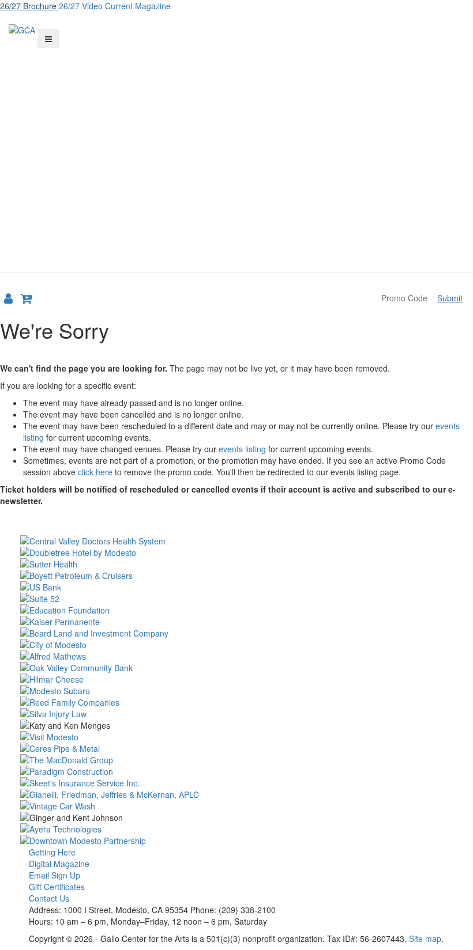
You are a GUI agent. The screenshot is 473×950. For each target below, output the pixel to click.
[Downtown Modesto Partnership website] (236, 840)
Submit (450, 298)
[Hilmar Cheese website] (236, 679)
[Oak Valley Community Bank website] (236, 667)
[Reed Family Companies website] (236, 702)
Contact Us (49, 898)
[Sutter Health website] (236, 564)
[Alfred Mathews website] (236, 656)
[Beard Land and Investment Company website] (236, 633)
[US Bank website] (236, 587)
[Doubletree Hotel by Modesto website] (236, 552)
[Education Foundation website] (236, 610)
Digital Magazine (59, 863)
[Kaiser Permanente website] (236, 621)
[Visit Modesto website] (236, 737)
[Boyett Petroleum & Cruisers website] (236, 575)
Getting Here (52, 852)
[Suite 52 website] (236, 598)
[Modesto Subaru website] (236, 691)
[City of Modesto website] (236, 644)
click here (95, 472)
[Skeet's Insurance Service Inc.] (236, 783)
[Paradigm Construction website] (236, 771)
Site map (425, 938)
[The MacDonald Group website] (236, 760)
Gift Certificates (57, 886)
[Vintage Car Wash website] (236, 806)
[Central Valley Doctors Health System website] (236, 541)
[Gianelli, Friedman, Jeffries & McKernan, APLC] (236, 794)
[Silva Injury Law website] (236, 714)
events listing (242, 449)
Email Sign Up (54, 875)
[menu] (48, 38)
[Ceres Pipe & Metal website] (236, 748)
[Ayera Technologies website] (236, 829)
